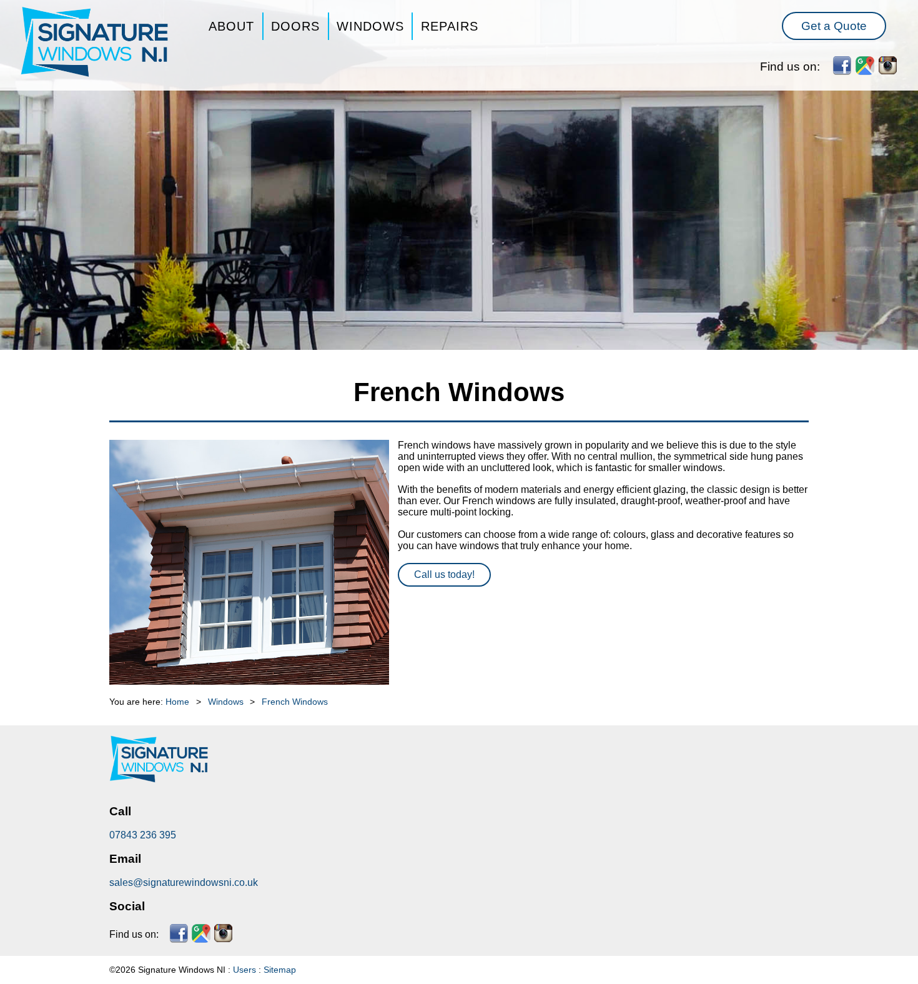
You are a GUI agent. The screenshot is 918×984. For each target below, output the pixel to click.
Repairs (449, 26)
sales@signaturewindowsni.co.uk (183, 882)
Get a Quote (834, 25)
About (231, 26)
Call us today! (444, 574)
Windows (370, 26)
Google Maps (865, 66)
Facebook (842, 66)
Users (244, 970)
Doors (295, 26)
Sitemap (280, 970)
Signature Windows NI (95, 42)
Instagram (888, 66)
